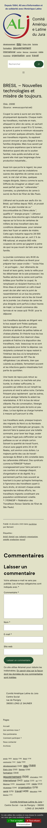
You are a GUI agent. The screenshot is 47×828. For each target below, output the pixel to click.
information (36, 777)
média (41, 52)
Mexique (25, 52)
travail (35, 55)
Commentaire (11, 592)
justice (19, 52)
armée (7, 759)
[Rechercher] (38, 64)
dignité (11, 536)
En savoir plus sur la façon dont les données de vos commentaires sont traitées (23, 674)
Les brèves (33, 524)
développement (9, 44)
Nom (7, 622)
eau (19, 44)
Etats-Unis (27, 44)
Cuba (21, 762)
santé (28, 56)
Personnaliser (23, 824)
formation (7, 48)
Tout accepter (16, 821)
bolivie (17, 759)
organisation (18, 55)
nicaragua (6, 56)
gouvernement (22, 48)
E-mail (8, 634)
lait (39, 781)
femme (35, 44)
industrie (22, 536)
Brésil (5, 536)
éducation (36, 791)
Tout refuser (34, 821)
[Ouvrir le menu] (23, 72)
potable (6, 539)
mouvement (33, 52)
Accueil (6, 726)
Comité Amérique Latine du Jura (26, 801)
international (9, 52)
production (14, 539)
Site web (8, 646)
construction (9, 762)
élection (8, 795)
